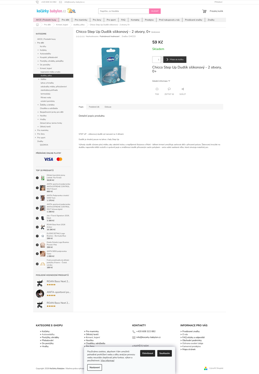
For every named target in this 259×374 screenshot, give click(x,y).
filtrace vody (46, 97)
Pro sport (41, 137)
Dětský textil (45, 126)
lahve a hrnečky (47, 83)
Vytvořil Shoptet (216, 368)
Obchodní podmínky (192, 340)
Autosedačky (45, 53)
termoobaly (45, 94)
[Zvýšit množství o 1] (162, 58)
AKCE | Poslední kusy (46, 39)
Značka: (129, 36)
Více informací (107, 360)
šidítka (43, 79)
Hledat (155, 11)
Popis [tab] (81, 107)
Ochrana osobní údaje (192, 343)
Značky (40, 141)
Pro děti (40, 42)
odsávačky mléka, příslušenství (54, 86)
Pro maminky (42, 130)
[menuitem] (46, 20)
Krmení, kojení (46, 68)
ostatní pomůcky (48, 101)
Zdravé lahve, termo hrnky (51, 123)
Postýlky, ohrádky (50, 337)
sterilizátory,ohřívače (49, 90)
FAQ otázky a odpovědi (193, 337)
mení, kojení (92, 337)
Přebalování (47, 340)
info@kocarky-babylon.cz (148, 337)
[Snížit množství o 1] (162, 61)
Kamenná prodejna (191, 346)
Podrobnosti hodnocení (109, 36)
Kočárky (43, 50)
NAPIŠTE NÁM (141, 345)
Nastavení (95, 367)
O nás (185, 334)
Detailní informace (160, 81)
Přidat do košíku (177, 59)
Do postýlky (45, 64)
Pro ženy (41, 134)
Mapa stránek (189, 349)
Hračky (43, 119)
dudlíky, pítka (46, 75)
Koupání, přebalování (49, 57)
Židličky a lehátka (47, 105)
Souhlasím (164, 353)
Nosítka (43, 115)
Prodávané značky (191, 331)
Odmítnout (147, 353)
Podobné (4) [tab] (94, 107)
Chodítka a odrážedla (49, 108)
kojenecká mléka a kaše (50, 72)
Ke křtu (43, 46)
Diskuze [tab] (108, 107)
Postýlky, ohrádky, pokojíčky (51, 61)
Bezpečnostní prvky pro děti (51, 112)
